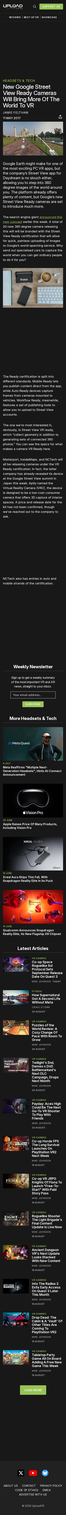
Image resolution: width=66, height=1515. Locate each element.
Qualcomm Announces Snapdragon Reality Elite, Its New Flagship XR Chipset (32, 932)
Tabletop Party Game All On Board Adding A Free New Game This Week (47, 1360)
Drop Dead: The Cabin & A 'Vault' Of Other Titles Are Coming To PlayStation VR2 (47, 1325)
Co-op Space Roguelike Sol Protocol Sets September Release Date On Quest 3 (47, 969)
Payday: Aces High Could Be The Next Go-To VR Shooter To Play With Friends (46, 1111)
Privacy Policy (51, 1485)
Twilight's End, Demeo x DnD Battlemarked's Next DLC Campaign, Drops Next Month (45, 1072)
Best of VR (31, 17)
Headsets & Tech (19, 81)
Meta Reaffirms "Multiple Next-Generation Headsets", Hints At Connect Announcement (32, 770)
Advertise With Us (33, 1494)
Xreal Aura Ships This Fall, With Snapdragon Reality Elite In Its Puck (28, 879)
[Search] (34, 6)
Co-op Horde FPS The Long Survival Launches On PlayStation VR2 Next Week (45, 1148)
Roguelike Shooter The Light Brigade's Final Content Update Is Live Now (47, 1221)
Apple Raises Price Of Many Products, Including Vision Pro (30, 826)
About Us (11, 1485)
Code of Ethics (26, 1490)
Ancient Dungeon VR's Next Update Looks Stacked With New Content (46, 1255)
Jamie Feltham (15, 112)
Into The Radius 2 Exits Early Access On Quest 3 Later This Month (46, 1289)
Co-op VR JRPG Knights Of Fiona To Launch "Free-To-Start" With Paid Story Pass (47, 1186)
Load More (33, 1390)
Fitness (37, 991)
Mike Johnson (41, 981)
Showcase (49, 17)
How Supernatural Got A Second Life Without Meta (46, 998)
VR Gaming (39, 958)
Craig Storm (41, 1007)
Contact (29, 1485)
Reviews (15, 17)
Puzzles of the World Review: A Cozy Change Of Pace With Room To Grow (47, 1032)
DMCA (47, 1490)
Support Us (51, 6)
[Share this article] (60, 116)
